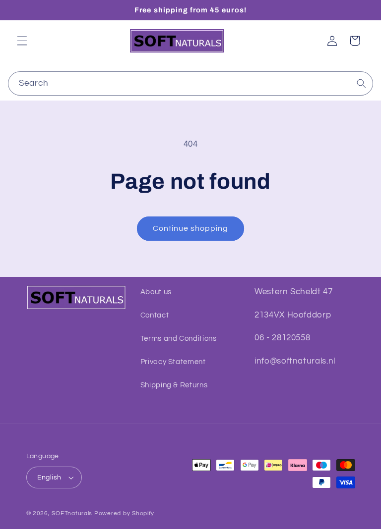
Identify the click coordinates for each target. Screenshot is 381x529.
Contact (154, 315)
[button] (21, 40)
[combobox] (190, 83)
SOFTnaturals (72, 513)
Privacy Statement (173, 362)
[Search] (361, 83)
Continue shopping (191, 228)
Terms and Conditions (178, 338)
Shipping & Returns (173, 385)
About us (156, 292)
